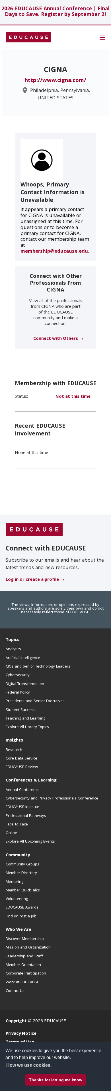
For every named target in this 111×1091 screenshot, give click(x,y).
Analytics (13, 649)
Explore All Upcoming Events (30, 842)
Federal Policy (18, 693)
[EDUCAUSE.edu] (28, 37)
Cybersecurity (18, 675)
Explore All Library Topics (27, 727)
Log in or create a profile (32, 580)
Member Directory (21, 873)
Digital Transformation (25, 684)
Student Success (20, 710)
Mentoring (14, 882)
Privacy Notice (21, 1034)
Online (11, 833)
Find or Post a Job (21, 916)
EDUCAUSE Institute (22, 807)
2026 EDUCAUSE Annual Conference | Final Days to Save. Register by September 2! (55, 12)
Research (14, 750)
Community (18, 855)
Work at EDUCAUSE (22, 982)
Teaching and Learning (25, 719)
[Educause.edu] (34, 530)
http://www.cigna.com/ (55, 80)
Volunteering (17, 899)
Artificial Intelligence (23, 658)
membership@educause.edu (54, 252)
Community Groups (22, 864)
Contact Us (15, 991)
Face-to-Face (17, 824)
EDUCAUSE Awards (22, 908)
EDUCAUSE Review (22, 767)
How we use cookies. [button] (29, 1065)
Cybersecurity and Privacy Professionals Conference (52, 798)
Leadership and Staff (24, 956)
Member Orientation (23, 965)
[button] (102, 37)
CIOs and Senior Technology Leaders (38, 667)
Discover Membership (25, 939)
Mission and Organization (28, 948)
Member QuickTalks (23, 890)
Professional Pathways (26, 816)
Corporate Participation (26, 974)
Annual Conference (23, 790)
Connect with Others (55, 339)
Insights (14, 740)
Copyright (16, 1021)
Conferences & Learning (31, 780)
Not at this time (73, 397)
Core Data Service (21, 759)
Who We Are (18, 930)
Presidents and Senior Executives (35, 701)
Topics (12, 640)
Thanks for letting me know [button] (55, 1080)
